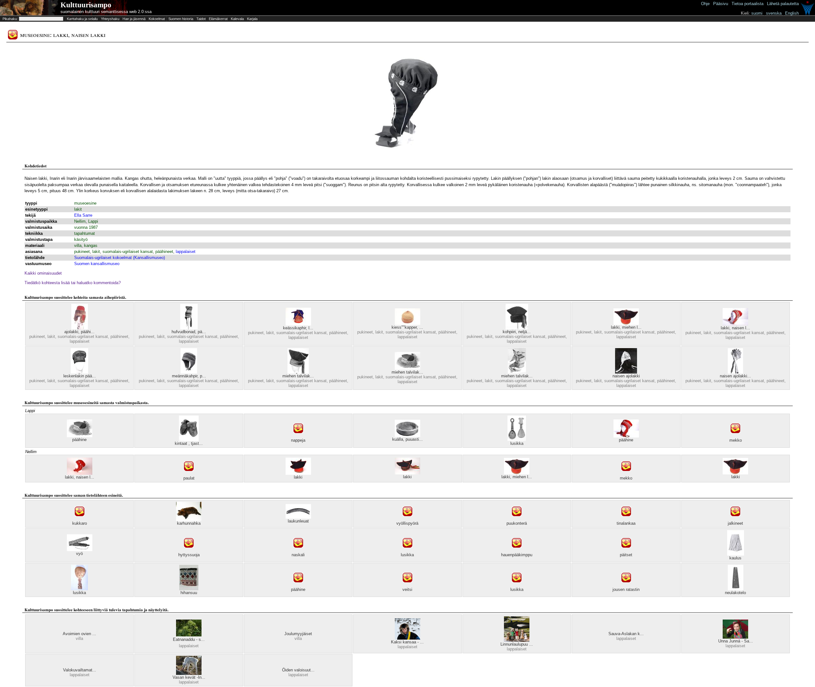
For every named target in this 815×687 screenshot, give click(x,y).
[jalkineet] (735, 519)
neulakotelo (735, 592)
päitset (626, 554)
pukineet (82, 251)
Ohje (705, 3)
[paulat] (188, 474)
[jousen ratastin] (626, 585)
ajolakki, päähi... (79, 331)
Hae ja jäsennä (134, 19)
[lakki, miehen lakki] (626, 323)
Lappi (93, 221)
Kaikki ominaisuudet (43, 273)
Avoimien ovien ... (79, 633)
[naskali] (298, 551)
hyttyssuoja (189, 554)
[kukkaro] (79, 519)
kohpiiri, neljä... (517, 331)
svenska (774, 13)
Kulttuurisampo (85, 5)
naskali (298, 554)
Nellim (80, 221)
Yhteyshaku (110, 19)
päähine (79, 439)
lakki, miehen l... (626, 327)
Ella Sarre (83, 215)
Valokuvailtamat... (79, 670)
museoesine (85, 203)
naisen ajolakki (626, 376)
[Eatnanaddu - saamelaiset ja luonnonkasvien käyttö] (189, 635)
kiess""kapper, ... (407, 327)
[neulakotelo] (735, 588)
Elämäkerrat (218, 19)
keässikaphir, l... (298, 328)
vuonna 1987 (86, 227)
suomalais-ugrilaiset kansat (128, 251)
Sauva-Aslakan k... (626, 633)
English (792, 13)
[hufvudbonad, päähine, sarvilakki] (189, 328)
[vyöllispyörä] (407, 519)
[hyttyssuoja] (188, 551)
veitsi (407, 589)
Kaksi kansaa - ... (407, 642)
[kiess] (407, 323)
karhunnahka (189, 523)
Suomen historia (180, 19)
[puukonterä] (516, 519)
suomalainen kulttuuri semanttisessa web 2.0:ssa (106, 11)
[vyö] (79, 549)
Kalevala (237, 19)
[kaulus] (735, 554)
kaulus (735, 558)
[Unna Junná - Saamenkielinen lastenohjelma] (735, 637)
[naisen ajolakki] (626, 372)
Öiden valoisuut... (298, 670)
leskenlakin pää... (79, 376)
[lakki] (298, 473)
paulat (189, 478)
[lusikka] (516, 439)
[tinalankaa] (626, 519)
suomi (756, 13)
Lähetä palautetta (783, 3)
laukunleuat (298, 521)
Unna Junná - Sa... (735, 641)
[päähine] (79, 435)
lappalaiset (185, 251)
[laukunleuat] (298, 517)
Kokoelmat (157, 19)
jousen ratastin (626, 589)
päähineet (164, 251)
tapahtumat (84, 233)
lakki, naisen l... (735, 328)
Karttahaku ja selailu (82, 19)
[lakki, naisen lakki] (735, 324)
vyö (79, 553)
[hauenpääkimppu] (516, 551)
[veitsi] (407, 585)
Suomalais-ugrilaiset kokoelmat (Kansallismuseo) (119, 257)
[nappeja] (298, 436)
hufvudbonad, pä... (189, 331)
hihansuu (189, 592)
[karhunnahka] (189, 519)
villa (78, 245)
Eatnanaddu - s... (189, 639)
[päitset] (626, 551)
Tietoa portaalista (747, 3)
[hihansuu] (188, 588)
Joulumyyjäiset (298, 633)
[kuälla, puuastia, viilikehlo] (407, 435)
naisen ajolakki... (735, 376)
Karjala (252, 19)
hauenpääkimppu (516, 554)
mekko (735, 440)
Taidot (201, 19)
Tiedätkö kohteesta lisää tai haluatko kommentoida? (73, 282)
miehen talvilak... (298, 376)
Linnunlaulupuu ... (516, 644)
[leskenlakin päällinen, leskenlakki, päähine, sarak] (79, 372)
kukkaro (79, 523)
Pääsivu (720, 3)
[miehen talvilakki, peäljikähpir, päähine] (407, 368)
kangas (90, 245)
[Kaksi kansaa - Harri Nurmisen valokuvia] (407, 638)
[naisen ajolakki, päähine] (735, 372)
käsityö (81, 239)
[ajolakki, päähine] (79, 328)
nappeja (298, 440)
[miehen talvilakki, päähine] (517, 372)
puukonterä (517, 523)
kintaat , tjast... (189, 443)
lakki (298, 477)
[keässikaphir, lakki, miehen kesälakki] (298, 324)
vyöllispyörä (407, 523)
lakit (78, 209)
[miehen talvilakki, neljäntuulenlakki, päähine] (298, 372)
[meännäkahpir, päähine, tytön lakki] (189, 372)
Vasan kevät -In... (189, 677)
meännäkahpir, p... (189, 376)
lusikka (516, 443)
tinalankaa (626, 523)
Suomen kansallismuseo (96, 263)
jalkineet (735, 523)
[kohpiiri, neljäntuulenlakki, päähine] (517, 328)
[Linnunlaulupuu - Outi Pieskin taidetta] (516, 640)
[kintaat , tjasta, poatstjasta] (189, 439)
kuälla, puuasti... (407, 439)
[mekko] (735, 436)
